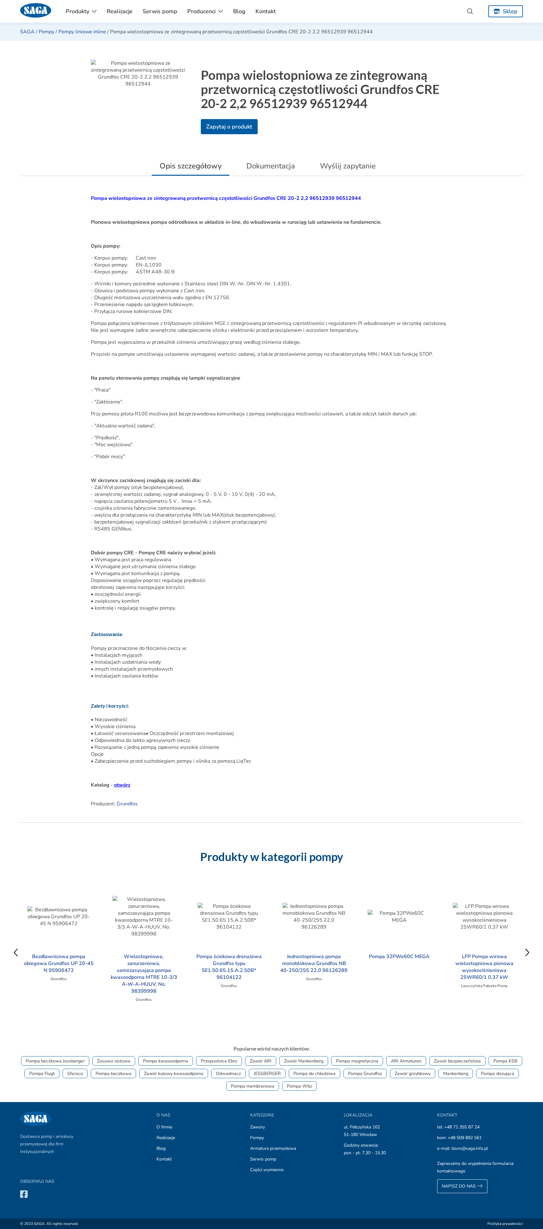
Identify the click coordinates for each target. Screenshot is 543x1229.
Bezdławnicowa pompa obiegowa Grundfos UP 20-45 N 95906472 (59, 963)
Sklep (510, 11)
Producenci (201, 11)
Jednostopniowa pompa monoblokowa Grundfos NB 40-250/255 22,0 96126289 (314, 963)
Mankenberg (455, 1073)
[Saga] (36, 11)
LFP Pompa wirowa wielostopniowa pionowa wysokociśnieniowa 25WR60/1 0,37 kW (484, 967)
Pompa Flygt (42, 1073)
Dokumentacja (270, 166)
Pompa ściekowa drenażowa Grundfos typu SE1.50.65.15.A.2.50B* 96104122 (229, 967)
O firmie (164, 1127)
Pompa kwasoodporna (165, 1061)
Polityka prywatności (505, 1223)
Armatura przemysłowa (273, 1148)
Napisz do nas (459, 1186)
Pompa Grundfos (365, 1073)
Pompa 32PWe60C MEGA (399, 956)
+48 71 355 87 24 (462, 1127)
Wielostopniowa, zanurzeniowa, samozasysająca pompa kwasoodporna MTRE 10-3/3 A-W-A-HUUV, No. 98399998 (144, 974)
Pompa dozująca (497, 1073)
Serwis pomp (160, 11)
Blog (239, 11)
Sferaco (75, 1073)
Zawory (257, 1127)
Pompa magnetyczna (357, 1061)
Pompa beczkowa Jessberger (55, 1061)
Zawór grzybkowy (413, 1073)
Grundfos (127, 803)
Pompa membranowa (252, 1086)
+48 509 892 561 (465, 1138)
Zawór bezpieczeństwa (457, 1061)
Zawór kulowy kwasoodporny (173, 1073)
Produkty (77, 11)
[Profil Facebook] (24, 1194)
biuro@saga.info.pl (470, 1148)
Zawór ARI (261, 1061)
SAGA (27, 31)
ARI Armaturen (406, 1061)
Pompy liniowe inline (82, 31)
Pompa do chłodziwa (314, 1073)
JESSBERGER (267, 1073)
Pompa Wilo (299, 1086)
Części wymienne (266, 1170)
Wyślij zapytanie (348, 166)
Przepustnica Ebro (219, 1061)
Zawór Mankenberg (303, 1061)
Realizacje (120, 11)
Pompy (46, 31)
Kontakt (265, 11)
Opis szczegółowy (191, 166)
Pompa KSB (505, 1061)
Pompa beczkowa (113, 1073)
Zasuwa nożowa (113, 1061)
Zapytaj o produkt (229, 126)
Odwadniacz (228, 1073)
